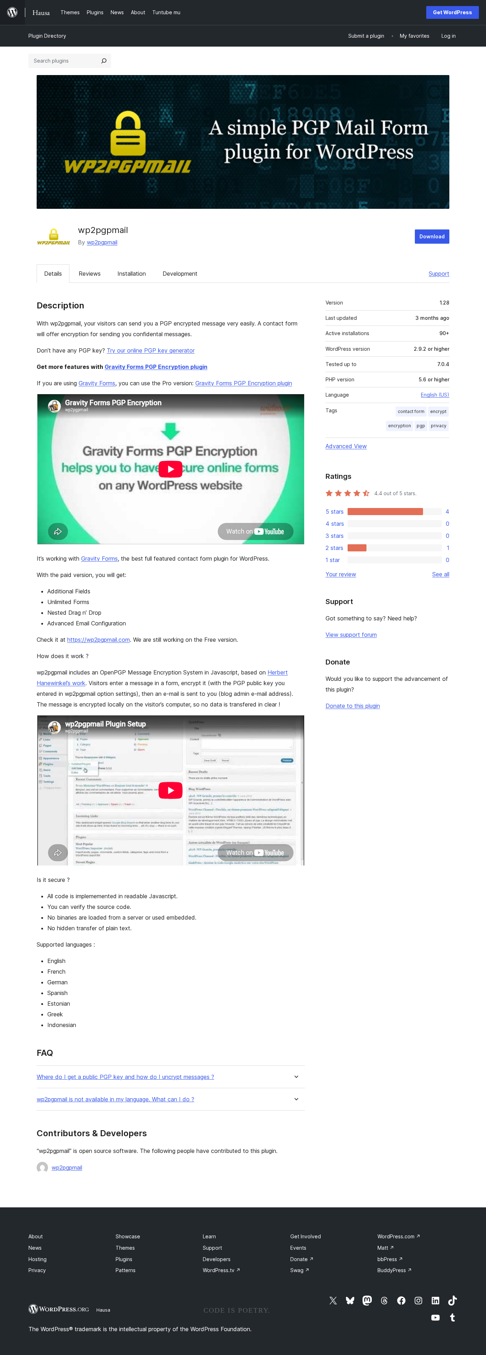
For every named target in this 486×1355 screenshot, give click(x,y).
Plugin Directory (47, 36)
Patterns (126, 1270)
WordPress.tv (222, 1270)
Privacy (37, 1270)
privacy (439, 425)
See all (440, 574)
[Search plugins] (104, 61)
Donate (302, 1259)
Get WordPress (452, 12)
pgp (421, 425)
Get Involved (305, 1236)
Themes (125, 1248)
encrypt (438, 411)
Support (439, 273)
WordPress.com (399, 1236)
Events (298, 1248)
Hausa (103, 1310)
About (35, 1236)
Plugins (124, 1259)
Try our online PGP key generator (151, 350)
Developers (217, 1259)
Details (53, 273)
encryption (399, 425)
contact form (411, 411)
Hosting (37, 1259)
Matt (385, 1248)
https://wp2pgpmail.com (98, 639)
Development (180, 273)
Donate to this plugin (353, 705)
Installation (131, 273)
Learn (209, 1236)
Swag (300, 1270)
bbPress (390, 1259)
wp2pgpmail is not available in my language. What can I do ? (115, 1099)
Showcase (128, 1236)
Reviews (90, 273)
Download (432, 236)
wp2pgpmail (102, 242)
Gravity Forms (97, 383)
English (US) (435, 395)
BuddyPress (394, 1270)
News (35, 1248)
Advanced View (346, 446)
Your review (341, 574)
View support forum (351, 634)
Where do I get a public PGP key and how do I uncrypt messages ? (125, 1077)
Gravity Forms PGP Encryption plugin (156, 366)
